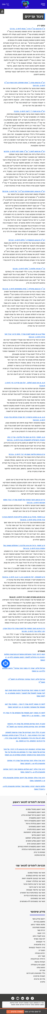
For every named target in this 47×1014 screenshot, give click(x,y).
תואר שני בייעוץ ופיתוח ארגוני (34, 884)
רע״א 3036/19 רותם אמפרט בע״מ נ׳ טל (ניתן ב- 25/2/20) (23, 191)
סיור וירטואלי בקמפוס (37, 947)
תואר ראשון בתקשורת (37, 818)
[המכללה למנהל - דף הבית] (25, 4)
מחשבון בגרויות (39, 922)
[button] (5, 663)
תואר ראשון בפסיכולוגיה (36, 829)
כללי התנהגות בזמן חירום (36, 973)
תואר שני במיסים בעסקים (35, 876)
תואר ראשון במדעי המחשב (35, 838)
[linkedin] (22, 998)
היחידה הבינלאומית (38, 959)
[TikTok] (12, 998)
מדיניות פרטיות (39, 979)
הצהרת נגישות (40, 962)
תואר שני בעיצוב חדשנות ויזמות (33, 878)
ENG (4, 4)
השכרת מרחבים (39, 976)
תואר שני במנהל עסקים (36, 873)
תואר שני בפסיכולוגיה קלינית (34, 896)
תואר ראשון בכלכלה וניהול (35, 824)
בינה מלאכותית (39, 945)
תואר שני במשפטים (38, 898)
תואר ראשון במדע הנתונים (35, 841)
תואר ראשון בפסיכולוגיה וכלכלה (33, 849)
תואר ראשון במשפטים (37, 827)
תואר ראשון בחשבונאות (36, 812)
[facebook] (32, 998)
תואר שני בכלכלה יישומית (35, 881)
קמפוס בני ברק (39, 852)
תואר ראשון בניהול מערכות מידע (33, 815)
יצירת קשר (41, 930)
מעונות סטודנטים (39, 927)
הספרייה (42, 950)
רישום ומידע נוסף (38, 919)
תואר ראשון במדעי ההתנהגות (34, 832)
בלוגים (42, 982)
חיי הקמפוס (40, 942)
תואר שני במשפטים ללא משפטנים (32, 901)
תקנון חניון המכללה (38, 965)
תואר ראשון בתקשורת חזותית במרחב (31, 847)
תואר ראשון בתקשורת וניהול (34, 821)
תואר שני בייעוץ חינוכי (37, 887)
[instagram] (27, 998)
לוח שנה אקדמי (39, 939)
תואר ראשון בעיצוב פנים (36, 844)
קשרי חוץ (41, 956)
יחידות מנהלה (40, 953)
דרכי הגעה (41, 933)
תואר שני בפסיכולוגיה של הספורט (32, 893)
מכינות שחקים (40, 855)
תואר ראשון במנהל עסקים (35, 809)
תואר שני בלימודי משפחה (35, 890)
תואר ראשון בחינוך (38, 835)
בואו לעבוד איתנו (39, 936)
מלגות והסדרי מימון (38, 925)
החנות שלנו (41, 967)
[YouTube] (17, 998)
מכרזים (42, 970)
